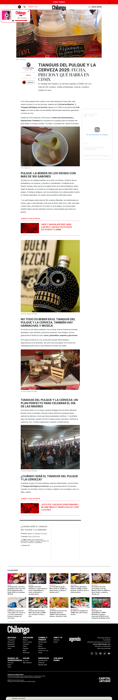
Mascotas (26, 652)
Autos (9, 665)
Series (56, 642)
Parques (25, 648)
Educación (11, 642)
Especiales (43, 658)
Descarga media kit (104, 638)
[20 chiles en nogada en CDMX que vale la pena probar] (80, 602)
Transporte (11, 609)
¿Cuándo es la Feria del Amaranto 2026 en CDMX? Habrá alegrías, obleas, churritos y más (58, 613)
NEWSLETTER (32, 7)
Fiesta (40, 652)
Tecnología (11, 646)
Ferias (28, 75)
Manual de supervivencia (15, 659)
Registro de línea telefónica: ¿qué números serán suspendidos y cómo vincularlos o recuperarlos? (38, 590)
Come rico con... (43, 650)
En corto (25, 660)
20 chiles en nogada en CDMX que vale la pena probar (79, 612)
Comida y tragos (42, 639)
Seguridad (11, 644)
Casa (9, 667)
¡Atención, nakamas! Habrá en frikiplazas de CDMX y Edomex (60, 507)
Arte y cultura (27, 642)
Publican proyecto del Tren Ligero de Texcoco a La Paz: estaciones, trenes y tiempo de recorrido (16, 614)
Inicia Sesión (97, 7)
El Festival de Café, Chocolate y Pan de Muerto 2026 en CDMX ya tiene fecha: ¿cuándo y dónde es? (101, 590)
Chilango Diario (58, 659)
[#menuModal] (19, 6)
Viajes (26, 658)
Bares (40, 646)
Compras (26, 644)
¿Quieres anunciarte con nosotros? (98, 642)
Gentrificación (43, 660)
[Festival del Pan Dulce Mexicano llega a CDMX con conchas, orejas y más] (38, 602)
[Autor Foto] (28, 64)
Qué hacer (53, 585)
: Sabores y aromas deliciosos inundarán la (56, 227)
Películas (57, 640)
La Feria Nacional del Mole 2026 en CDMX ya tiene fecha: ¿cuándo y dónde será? (58, 589)
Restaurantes (74, 609)
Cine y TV (58, 638)
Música (94, 609)
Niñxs (25, 650)
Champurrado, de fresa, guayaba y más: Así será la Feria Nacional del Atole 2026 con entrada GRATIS (16, 590)
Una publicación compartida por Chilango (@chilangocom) (101, 155)
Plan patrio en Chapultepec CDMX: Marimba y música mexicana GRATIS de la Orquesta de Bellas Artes (101, 614)
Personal (10, 662)
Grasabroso (42, 648)
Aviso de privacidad (103, 648)
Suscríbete (106, 640)
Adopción (41, 662)
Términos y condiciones (102, 646)
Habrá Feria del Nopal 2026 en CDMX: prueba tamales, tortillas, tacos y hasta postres (80, 589)
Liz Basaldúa (29, 68)
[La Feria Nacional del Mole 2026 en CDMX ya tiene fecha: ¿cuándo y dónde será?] (59, 578)
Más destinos (27, 662)
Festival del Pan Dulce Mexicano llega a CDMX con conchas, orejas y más (37, 613)
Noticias (31, 585)
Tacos (40, 644)
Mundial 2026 (42, 665)
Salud (9, 648)
